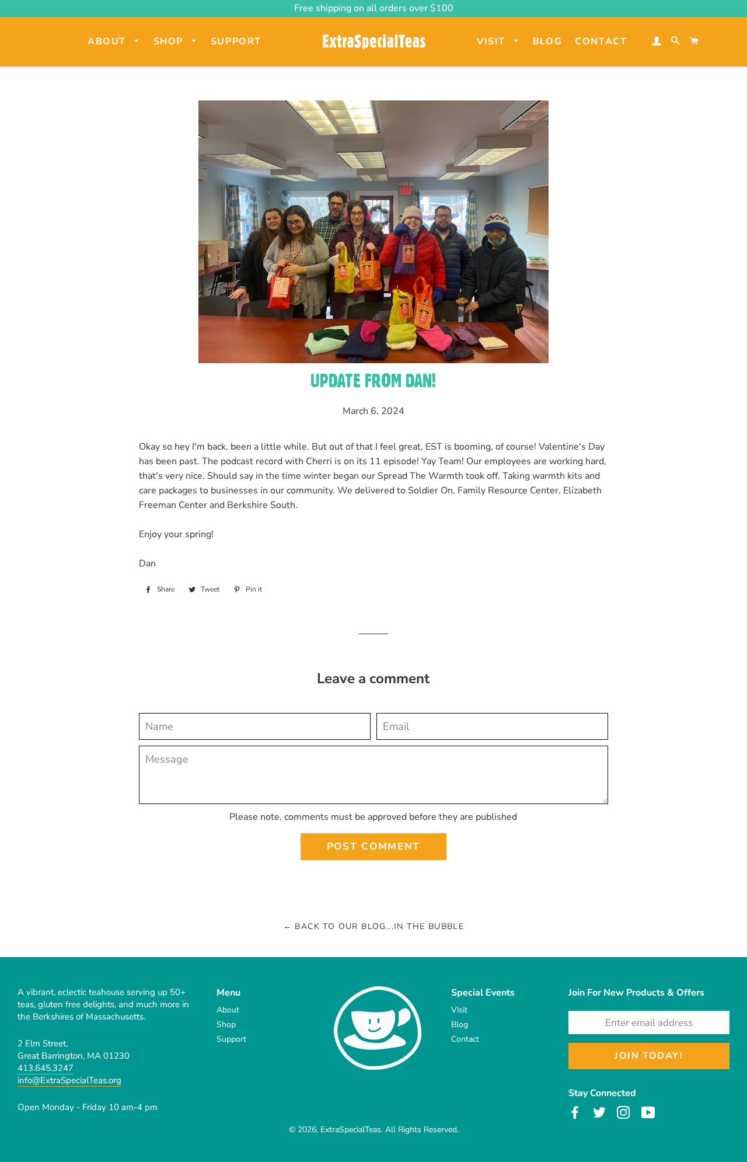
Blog (547, 41)
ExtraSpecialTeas (350, 1129)
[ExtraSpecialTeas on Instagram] (625, 1112)
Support (236, 41)
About (109, 41)
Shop (170, 41)
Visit (493, 41)
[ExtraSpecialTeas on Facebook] (576, 1112)
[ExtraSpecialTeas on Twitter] (600, 1112)
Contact (601, 41)
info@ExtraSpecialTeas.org (69, 1080)
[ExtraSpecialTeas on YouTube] (649, 1112)
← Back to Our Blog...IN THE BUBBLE (374, 926)
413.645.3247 (46, 1068)
